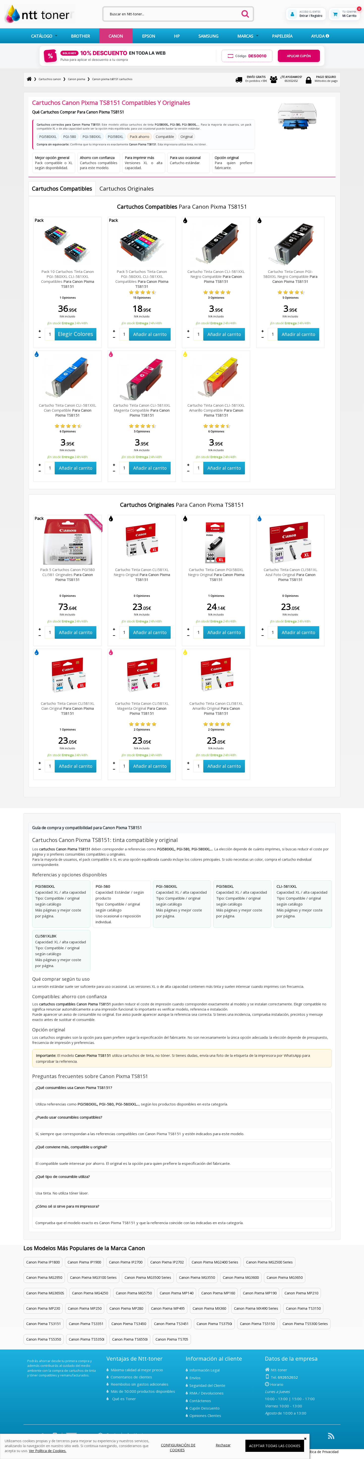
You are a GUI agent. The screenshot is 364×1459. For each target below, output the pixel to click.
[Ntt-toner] (29, 79)
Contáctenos (200, 1400)
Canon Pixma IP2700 (125, 1262)
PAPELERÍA (282, 36)
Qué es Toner (124, 1398)
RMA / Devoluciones (206, 1393)
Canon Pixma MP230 (43, 1308)
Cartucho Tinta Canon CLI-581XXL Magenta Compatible (141, 410)
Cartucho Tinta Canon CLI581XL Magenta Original (142, 708)
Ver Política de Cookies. (47, 1450)
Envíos (195, 1377)
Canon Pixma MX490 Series (256, 1308)
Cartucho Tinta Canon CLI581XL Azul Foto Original (290, 574)
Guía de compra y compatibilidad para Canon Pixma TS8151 (87, 827)
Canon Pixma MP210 (301, 1293)
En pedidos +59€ (256, 79)
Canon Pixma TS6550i (130, 1339)
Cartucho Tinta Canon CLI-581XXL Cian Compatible (67, 410)
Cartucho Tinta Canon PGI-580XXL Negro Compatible (290, 276)
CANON (116, 36)
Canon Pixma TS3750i (214, 1323)
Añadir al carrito (150, 334)
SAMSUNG (208, 36)
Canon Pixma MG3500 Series (148, 1277)
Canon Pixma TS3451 (171, 1323)
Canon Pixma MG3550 (197, 1277)
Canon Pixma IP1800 (43, 1262)
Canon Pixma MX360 (209, 1308)
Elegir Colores (75, 333)
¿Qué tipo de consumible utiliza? (62, 1176)
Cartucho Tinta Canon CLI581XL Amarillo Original (216, 708)
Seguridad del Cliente (207, 1385)
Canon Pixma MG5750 (134, 1293)
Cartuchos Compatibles (62, 188)
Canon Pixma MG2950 (44, 1277)
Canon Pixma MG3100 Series (93, 1277)
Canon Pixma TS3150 (303, 1308)
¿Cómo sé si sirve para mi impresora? (67, 1206)
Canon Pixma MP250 (85, 1308)
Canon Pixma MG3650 (285, 1277)
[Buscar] (245, 12)
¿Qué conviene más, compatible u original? (71, 1146)
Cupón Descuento (204, 1408)
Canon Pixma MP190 (260, 1293)
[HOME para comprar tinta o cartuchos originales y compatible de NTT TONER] (39, 22)
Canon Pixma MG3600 (241, 1277)
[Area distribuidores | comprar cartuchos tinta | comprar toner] (28, 1357)
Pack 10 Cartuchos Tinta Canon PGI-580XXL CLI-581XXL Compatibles (67, 279)
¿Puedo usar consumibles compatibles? (68, 1117)
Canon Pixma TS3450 (128, 1323)
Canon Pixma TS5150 (257, 1323)
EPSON (148, 36)
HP (177, 36)
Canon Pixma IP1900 (84, 1262)
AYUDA (318, 36)
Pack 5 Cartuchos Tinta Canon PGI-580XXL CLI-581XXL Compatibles (141, 279)
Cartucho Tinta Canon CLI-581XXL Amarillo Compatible (216, 410)
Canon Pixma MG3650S (45, 1293)
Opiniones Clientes (205, 1415)
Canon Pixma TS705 (172, 1339)
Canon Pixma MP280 (126, 1308)
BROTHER (80, 36)
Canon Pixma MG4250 (90, 1293)
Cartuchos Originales (127, 188)
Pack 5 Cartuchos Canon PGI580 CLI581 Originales (67, 574)
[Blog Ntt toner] (331, 1438)
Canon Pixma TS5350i (86, 1339)
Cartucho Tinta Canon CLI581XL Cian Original (67, 708)
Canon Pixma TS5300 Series (305, 1323)
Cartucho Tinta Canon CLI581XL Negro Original (142, 574)
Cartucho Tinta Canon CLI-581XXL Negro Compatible (216, 276)
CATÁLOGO (41, 36)
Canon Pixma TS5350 (43, 1339)
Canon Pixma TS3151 (43, 1323)
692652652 (291, 79)
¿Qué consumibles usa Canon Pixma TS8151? (73, 1087)
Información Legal (204, 1370)
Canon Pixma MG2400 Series (215, 1262)
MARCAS (245, 36)
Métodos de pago (326, 79)
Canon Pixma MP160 (218, 1293)
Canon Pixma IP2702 (167, 1262)
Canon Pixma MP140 (176, 1293)
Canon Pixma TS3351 (86, 1323)
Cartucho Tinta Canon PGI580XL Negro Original (216, 574)
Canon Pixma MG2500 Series (269, 1262)
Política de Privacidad (321, 1451)
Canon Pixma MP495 (168, 1308)
